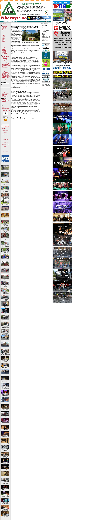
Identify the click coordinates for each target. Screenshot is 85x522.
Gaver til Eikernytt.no (5, 100)
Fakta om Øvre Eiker (5, 70)
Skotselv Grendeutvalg (5, 75)
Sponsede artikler (4, 50)
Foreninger (3, 49)
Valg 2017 (3, 37)
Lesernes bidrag (4, 53)
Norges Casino (5, 151)
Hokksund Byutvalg (5, 72)
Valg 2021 (3, 39)
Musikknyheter (4, 51)
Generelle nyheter (5, 26)
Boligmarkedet (4, 91)
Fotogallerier (4, 78)
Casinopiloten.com (5, 134)
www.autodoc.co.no (5, 130)
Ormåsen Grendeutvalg (5, 73)
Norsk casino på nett (5, 144)
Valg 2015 (3, 36)
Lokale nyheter (4, 28)
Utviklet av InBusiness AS (6, 110)
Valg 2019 (3, 38)
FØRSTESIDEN (3, 23)
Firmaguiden (4, 92)
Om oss (3, 102)
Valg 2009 (3, 33)
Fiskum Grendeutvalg (5, 71)
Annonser (3, 99)
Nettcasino (5, 135)
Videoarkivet (4, 103)
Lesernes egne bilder (5, 79)
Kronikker (3, 43)
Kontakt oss (4, 101)
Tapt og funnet (4, 47)
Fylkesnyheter (4, 48)
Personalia (3, 41)
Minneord (3, 40)
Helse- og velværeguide (5, 93)
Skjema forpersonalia (5, 120)
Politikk (3, 31)
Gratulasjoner (4, 27)
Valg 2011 (3, 34)
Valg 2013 (3, 35)
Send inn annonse (5, 96)
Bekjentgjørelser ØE (5, 90)
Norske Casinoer (5, 142)
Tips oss (3, 107)
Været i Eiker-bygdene (5, 77)
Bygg (5, 146)
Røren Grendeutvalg (5, 74)
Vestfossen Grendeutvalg (6, 76)
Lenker (3, 106)
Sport (2, 42)
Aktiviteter (3, 46)
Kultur (3, 29)
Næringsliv (3, 30)
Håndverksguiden (4, 94)
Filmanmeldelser (4, 52)
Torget (3, 95)
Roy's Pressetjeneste (5, 108)
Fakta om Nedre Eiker (5, 69)
